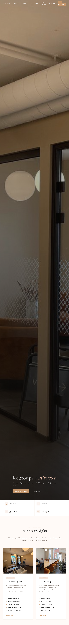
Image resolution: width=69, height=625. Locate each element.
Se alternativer (21, 491)
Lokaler (25, 3)
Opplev (8, 3)
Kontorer (35, 3)
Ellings (16, 3)
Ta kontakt (61, 3)
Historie (52, 3)
